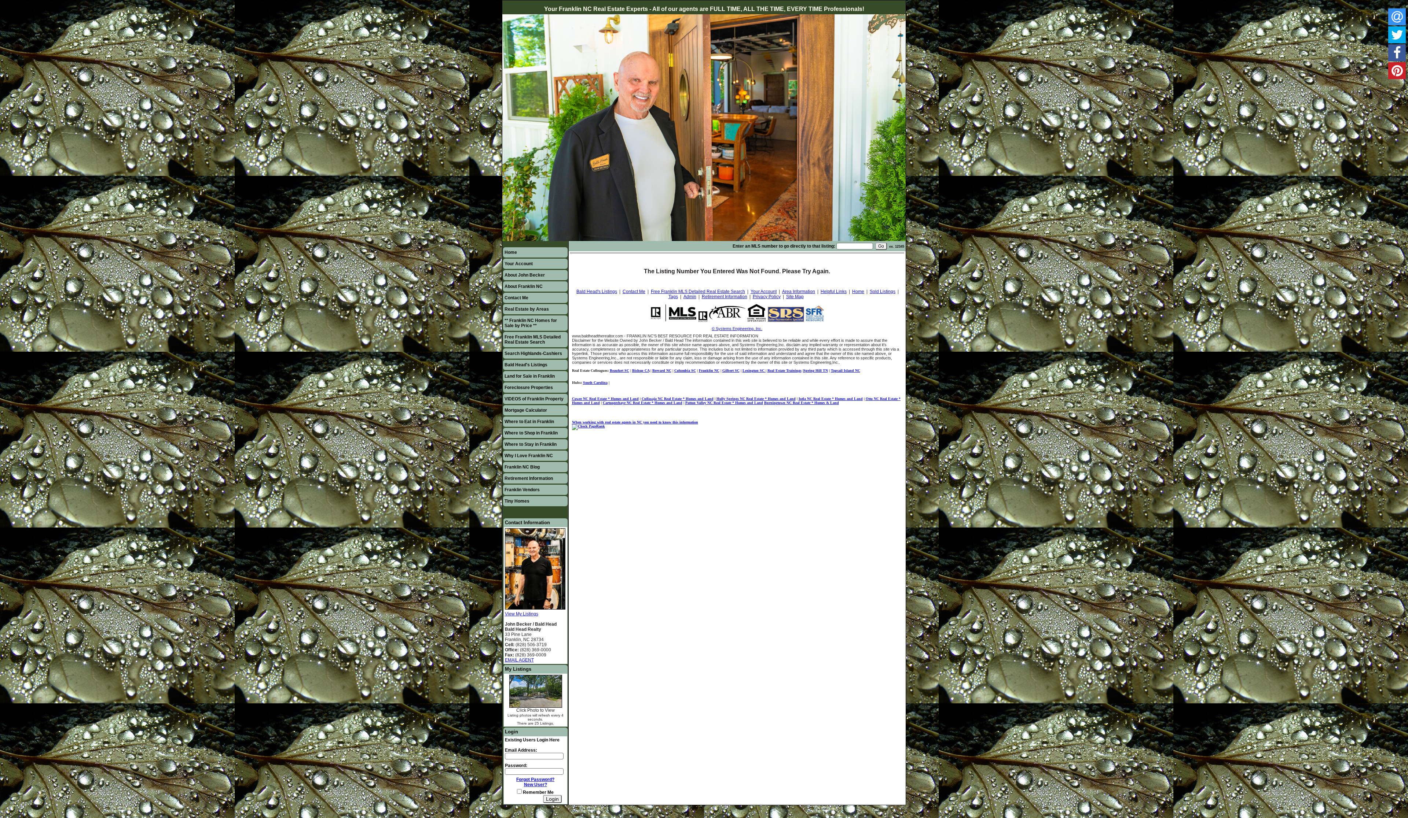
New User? (535, 784)
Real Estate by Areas (527, 309)
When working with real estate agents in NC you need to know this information (635, 422)
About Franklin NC (524, 286)
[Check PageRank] (588, 426)
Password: (516, 765)
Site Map (795, 296)
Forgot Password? (535, 779)
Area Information (798, 291)
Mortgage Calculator (526, 410)
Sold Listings (882, 291)
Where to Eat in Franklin (529, 421)
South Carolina (595, 383)
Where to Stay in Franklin (531, 444)
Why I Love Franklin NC (529, 455)
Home (511, 252)
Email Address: (521, 750)
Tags (673, 296)
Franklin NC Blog (522, 467)
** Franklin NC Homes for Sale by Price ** (531, 323)
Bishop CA (640, 371)
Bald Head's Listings (526, 364)
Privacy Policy (767, 296)
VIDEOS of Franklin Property (534, 398)
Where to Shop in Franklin (531, 433)
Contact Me (516, 297)
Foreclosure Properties (529, 387)
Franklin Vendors (522, 489)
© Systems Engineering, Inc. (737, 328)
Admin (689, 296)
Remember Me (538, 792)
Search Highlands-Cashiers (533, 353)
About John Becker (525, 275)
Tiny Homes (517, 501)
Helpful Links (834, 291)
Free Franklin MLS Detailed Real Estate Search (533, 339)
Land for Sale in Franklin (530, 376)
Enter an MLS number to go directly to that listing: (784, 246)
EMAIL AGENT (519, 660)
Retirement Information (529, 478)
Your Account (519, 263)
